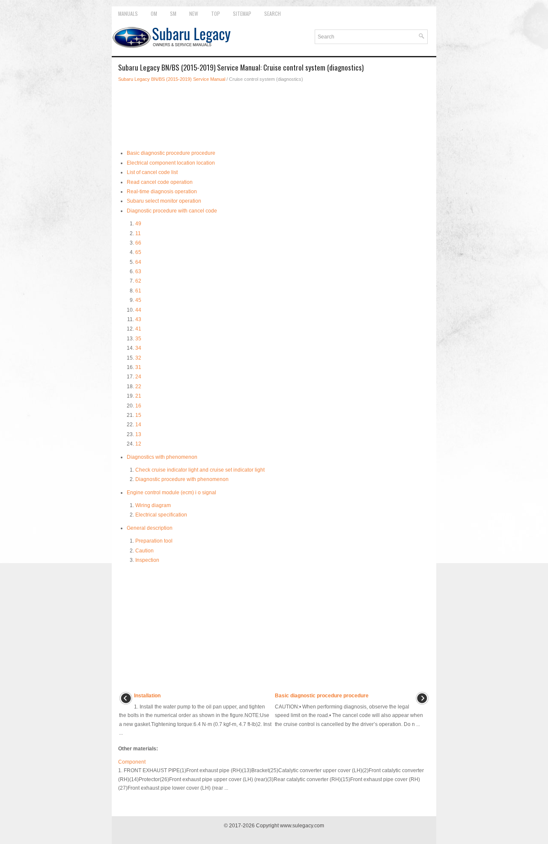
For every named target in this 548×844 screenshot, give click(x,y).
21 (138, 396)
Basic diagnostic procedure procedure (171, 153)
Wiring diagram (153, 505)
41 (138, 329)
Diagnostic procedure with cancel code (172, 211)
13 (138, 434)
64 (138, 262)
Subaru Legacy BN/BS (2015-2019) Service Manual (171, 79)
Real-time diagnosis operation (162, 192)
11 (138, 233)
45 (138, 300)
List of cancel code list (152, 172)
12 (138, 444)
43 (138, 319)
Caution (144, 551)
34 (138, 348)
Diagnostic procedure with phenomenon (182, 479)
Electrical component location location (171, 163)
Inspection (147, 560)
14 (138, 425)
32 (138, 358)
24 (138, 377)
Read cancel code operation (160, 182)
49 (138, 224)
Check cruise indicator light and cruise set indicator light (200, 470)
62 (138, 281)
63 (138, 271)
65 (138, 252)
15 (138, 415)
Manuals (128, 13)
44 (138, 310)
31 (138, 367)
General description (150, 528)
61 (138, 291)
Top (215, 13)
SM (173, 13)
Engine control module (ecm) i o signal (171, 493)
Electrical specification (161, 515)
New (193, 13)
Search (272, 13)
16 (138, 406)
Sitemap (242, 13)
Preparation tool (154, 541)
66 (138, 243)
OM (154, 13)
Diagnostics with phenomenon (162, 457)
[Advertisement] (274, 113)
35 (138, 339)
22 (138, 387)
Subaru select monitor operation (164, 201)
